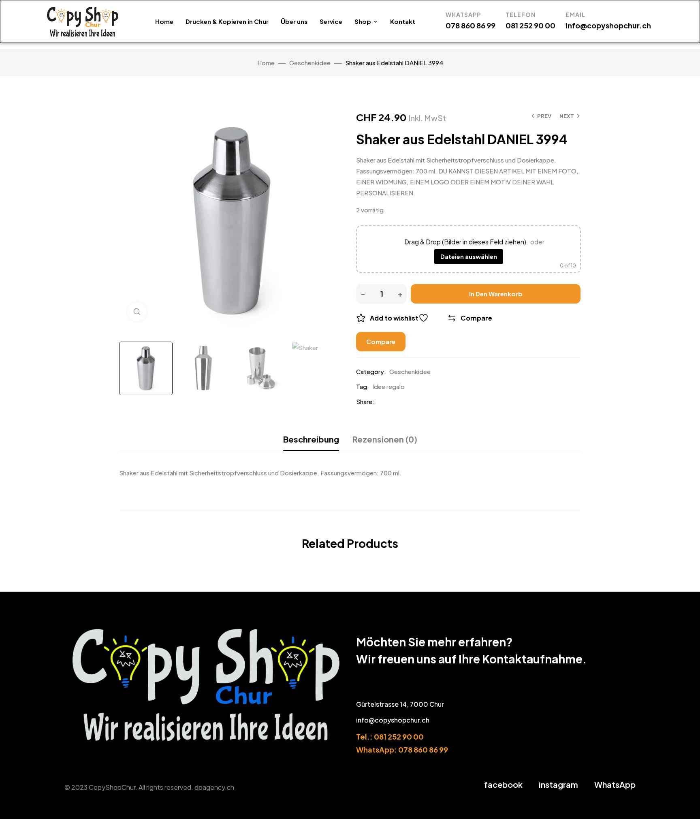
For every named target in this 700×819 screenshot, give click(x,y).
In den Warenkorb (496, 293)
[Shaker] (146, 368)
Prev (544, 116)
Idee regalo (388, 386)
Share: (365, 401)
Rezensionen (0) (384, 439)
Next (566, 116)
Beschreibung (311, 439)
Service (331, 21)
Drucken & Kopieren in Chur (227, 21)
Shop (362, 21)
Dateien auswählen (468, 256)
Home (164, 21)
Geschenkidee (310, 62)
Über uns (294, 21)
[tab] (311, 439)
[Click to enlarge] (137, 311)
